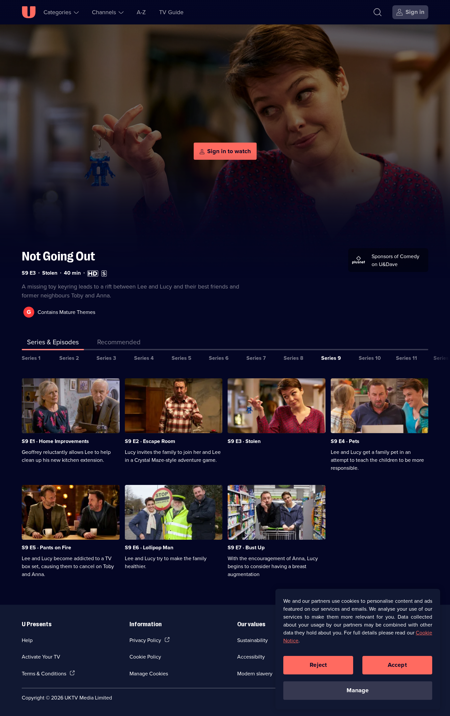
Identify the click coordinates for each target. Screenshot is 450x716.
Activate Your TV (41, 656)
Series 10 (370, 358)
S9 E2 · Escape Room (150, 441)
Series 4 (144, 358)
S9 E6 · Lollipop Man (149, 547)
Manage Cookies (148, 673)
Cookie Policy (145, 656)
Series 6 (219, 358)
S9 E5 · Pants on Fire (46, 547)
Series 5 (181, 358)
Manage (358, 690)
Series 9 (331, 358)
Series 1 (31, 358)
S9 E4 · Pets (345, 441)
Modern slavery (254, 673)
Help (27, 640)
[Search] (377, 12)
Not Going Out (58, 256)
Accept (397, 665)
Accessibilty (251, 656)
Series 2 (69, 358)
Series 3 (106, 358)
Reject (318, 665)
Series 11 (406, 358)
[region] (357, 649)
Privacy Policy (145, 640)
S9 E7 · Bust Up (246, 547)
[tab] (119, 343)
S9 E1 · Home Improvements (55, 441)
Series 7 (256, 358)
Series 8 (293, 358)
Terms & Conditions (44, 673)
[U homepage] (29, 12)
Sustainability (252, 640)
